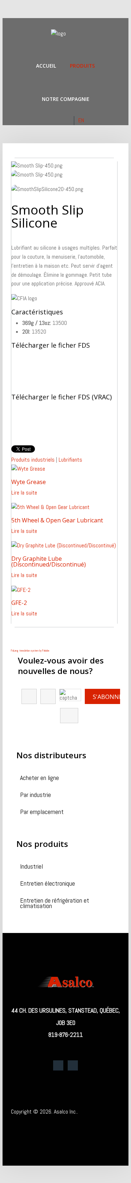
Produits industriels (33, 459)
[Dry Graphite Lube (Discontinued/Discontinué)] (63, 545)
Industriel (31, 867)
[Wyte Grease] (28, 468)
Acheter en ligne (39, 778)
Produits (82, 65)
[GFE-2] (21, 589)
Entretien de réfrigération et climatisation (54, 904)
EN (81, 120)
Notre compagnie (65, 99)
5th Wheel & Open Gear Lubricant (57, 520)
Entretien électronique (47, 884)
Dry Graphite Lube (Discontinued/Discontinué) (48, 561)
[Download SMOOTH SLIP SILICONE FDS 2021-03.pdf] (29, 370)
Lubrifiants (70, 459)
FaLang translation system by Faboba (30, 650)
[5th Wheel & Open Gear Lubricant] (50, 507)
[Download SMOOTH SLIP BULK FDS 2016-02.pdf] (29, 422)
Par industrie (35, 795)
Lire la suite (24, 492)
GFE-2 (19, 603)
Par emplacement (42, 812)
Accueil (46, 65)
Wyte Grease (28, 482)
